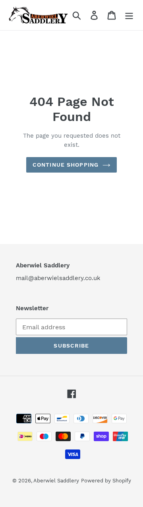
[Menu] (129, 15)
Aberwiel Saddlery (56, 481)
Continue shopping (66, 164)
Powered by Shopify (106, 481)
